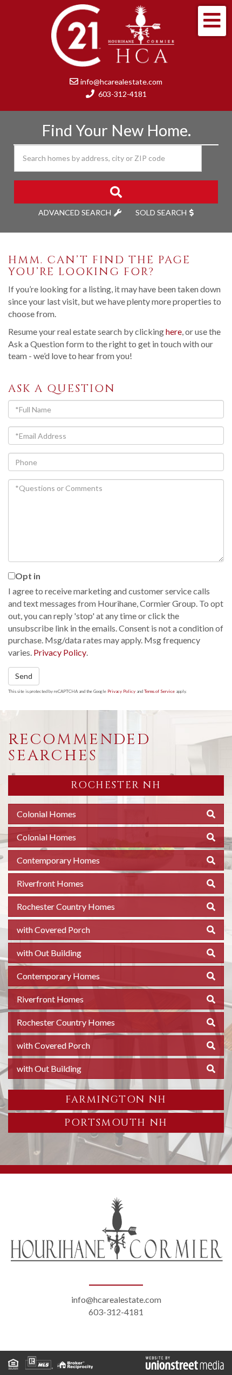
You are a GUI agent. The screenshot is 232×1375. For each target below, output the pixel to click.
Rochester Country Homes (66, 906)
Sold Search (161, 212)
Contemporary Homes (58, 860)
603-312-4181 (122, 94)
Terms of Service (159, 691)
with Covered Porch (53, 929)
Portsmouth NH (116, 1123)
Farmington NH (116, 1099)
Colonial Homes (46, 814)
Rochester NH (116, 785)
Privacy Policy (59, 652)
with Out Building (49, 953)
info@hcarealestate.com (121, 81)
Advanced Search (74, 212)
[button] (116, 192)
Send (23, 676)
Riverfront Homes (50, 883)
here (174, 331)
